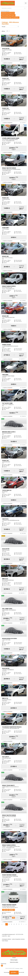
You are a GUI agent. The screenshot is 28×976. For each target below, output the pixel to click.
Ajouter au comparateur (7, 62)
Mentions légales (14, 959)
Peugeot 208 (11, 12)
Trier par (3, 26)
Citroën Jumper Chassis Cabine (8, 15)
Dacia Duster (4, 12)
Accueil (14, 957)
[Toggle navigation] (25, 3)
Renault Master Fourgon (7, 17)
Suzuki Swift (16, 17)
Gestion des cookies (14, 962)
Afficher (3, 31)
